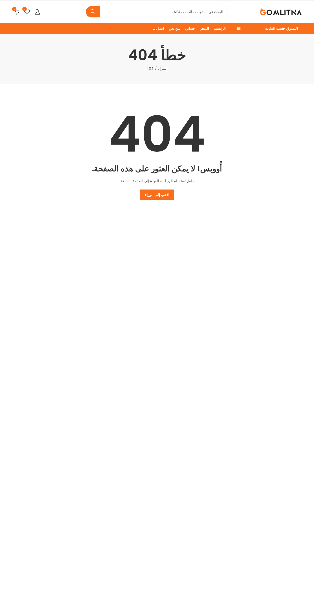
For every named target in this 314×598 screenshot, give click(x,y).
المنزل (163, 68)
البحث (93, 11)
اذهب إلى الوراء (157, 194)
